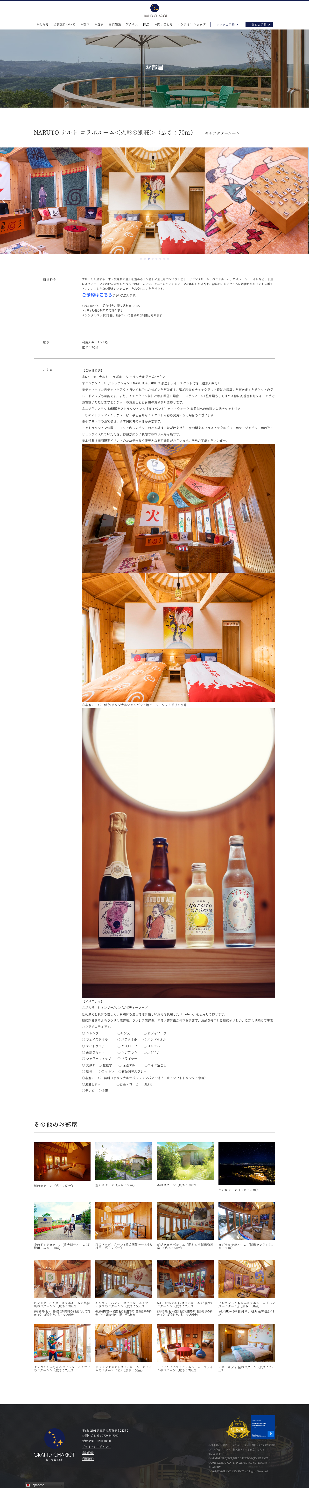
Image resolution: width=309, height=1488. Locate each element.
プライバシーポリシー (96, 1446)
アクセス (132, 24)
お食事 (99, 24)
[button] (141, 259)
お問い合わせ (163, 24)
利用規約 (88, 1458)
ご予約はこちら (97, 295)
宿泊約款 (88, 1452)
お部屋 (85, 24)
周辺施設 (114, 24)
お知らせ (42, 24)
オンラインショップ (191, 24)
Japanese (37, 1485)
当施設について (64, 24)
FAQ (146, 24)
